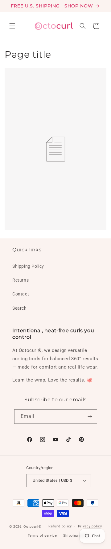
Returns (20, 280)
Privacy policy (90, 526)
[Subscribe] (90, 416)
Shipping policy (76, 536)
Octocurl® (32, 526)
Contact (20, 293)
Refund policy (60, 526)
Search (19, 308)
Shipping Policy (28, 266)
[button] (12, 26)
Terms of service (42, 536)
